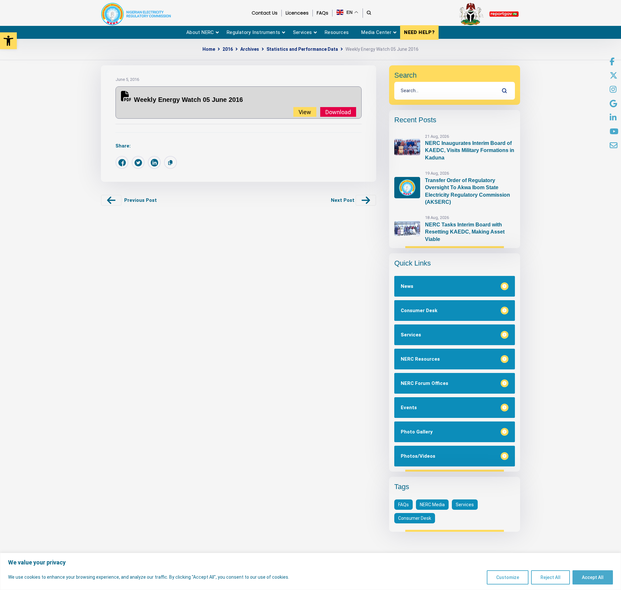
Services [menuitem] (302, 32)
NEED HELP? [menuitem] (419, 32)
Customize (507, 577)
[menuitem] (612, 61)
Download (338, 111)
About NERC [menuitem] (200, 32)
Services (465, 504)
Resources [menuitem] (337, 32)
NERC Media (432, 504)
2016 (228, 49)
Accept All (593, 577)
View (305, 111)
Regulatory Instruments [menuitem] (253, 32)
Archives (249, 49)
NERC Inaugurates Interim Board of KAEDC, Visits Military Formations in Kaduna (469, 150)
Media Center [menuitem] (376, 32)
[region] (310, 571)
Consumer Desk (414, 518)
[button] (8, 40)
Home (208, 49)
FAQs (403, 504)
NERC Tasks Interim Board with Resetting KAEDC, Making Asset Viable (465, 232)
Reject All (550, 577)
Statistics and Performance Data (302, 49)
